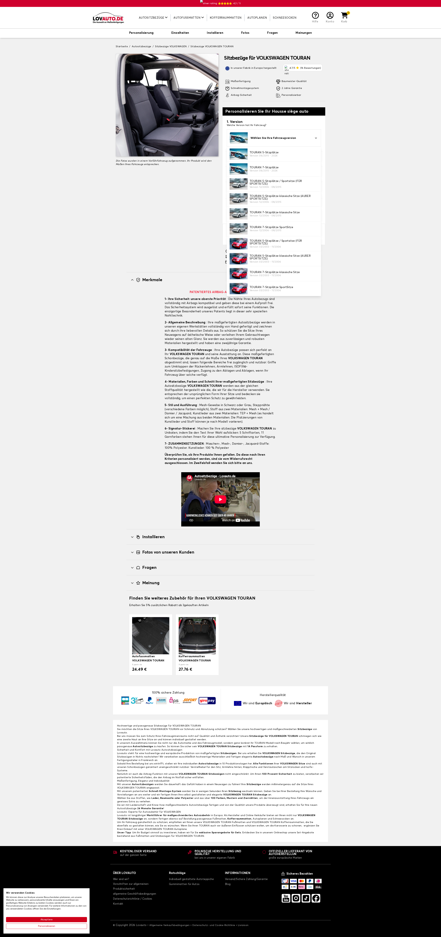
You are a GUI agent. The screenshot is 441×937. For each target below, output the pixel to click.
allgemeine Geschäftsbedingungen (134, 894)
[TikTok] (306, 898)
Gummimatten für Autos (184, 884)
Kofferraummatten (226, 17)
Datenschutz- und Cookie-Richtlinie (213, 925)
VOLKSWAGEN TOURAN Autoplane (166, 829)
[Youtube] (286, 898)
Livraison (243, 925)
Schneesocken (284, 17)
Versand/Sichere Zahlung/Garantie (246, 879)
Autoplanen (257, 17)
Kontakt (118, 904)
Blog (228, 884)
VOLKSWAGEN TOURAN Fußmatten (224, 822)
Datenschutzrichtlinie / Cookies (132, 899)
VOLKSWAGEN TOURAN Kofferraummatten (278, 822)
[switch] (141, 33)
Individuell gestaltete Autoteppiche (191, 879)
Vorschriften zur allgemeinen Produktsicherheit (130, 886)
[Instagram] (296, 898)
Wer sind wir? (121, 879)
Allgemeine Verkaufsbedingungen (169, 925)
